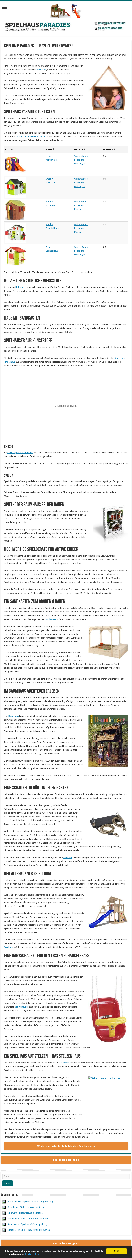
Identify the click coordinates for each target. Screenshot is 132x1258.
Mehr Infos (32, 1254)
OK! (116, 1251)
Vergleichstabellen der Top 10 (31, 136)
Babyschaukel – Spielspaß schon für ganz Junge (31, 1201)
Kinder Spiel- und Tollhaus (20, 452)
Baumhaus (13, 716)
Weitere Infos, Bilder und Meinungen (81, 160)
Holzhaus (19, 287)
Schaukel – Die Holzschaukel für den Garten (29, 1230)
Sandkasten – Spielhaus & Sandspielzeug (28, 1224)
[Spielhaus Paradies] (66, 11)
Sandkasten (50, 619)
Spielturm (9, 947)
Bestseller (41, 69)
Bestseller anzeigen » (66, 1159)
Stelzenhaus (65, 1062)
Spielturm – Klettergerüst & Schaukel (25, 1213)
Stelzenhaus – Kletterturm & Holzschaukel (28, 1218)
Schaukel (67, 857)
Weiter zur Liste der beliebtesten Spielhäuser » (66, 1146)
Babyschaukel (21, 1006)
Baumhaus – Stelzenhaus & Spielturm (26, 1207)
